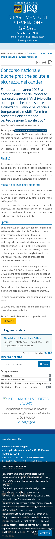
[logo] (26, 7)
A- (3, 461)
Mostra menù (51, 46)
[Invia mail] (38, 62)
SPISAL (27, 28)
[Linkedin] (49, 353)
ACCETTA (45, 533)
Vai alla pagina (26, 422)
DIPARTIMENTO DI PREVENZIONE (27, 20)
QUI (16, 514)
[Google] (46, 353)
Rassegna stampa (27, 40)
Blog (13, 36)
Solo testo (28, 461)
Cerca (45, 364)
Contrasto (15, 461)
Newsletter (38, 36)
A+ (7, 461)
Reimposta (41, 461)
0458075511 (12, 454)
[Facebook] (32, 33)
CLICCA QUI (8, 321)
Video (21, 36)
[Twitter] (34, 33)
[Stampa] (44, 62)
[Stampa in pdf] (50, 62)
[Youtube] (37, 33)
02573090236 (36, 457)
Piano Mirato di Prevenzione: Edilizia (22, 338)
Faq (28, 36)
